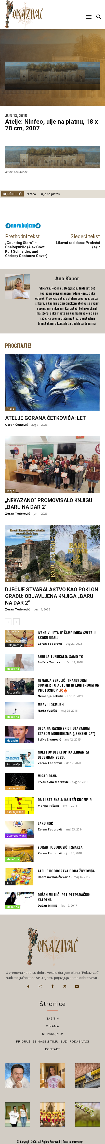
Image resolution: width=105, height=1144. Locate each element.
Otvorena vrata (16, 835)
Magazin (12, 740)
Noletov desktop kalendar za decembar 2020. (63, 754)
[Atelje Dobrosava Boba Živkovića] (19, 876)
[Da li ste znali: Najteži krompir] (19, 805)
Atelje (10, 408)
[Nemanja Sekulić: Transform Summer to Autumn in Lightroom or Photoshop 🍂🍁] (19, 686)
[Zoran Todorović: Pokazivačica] (87, 1075)
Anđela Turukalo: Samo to (60, 656)
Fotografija (14, 692)
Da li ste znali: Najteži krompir (65, 799)
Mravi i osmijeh (51, 704)
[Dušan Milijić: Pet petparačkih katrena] (19, 900)
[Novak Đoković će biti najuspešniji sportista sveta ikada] (17, 1075)
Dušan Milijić (47, 905)
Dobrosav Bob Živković (54, 877)
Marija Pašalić (48, 805)
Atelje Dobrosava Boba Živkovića (66, 870)
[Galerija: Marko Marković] (87, 1114)
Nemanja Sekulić (50, 696)
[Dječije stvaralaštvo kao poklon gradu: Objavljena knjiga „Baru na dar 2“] (52, 553)
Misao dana (47, 775)
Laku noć (45, 823)
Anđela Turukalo (50, 662)
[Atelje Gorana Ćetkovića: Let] (52, 382)
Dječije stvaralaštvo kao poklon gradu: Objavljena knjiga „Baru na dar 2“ (51, 596)
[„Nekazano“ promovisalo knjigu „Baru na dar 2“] (52, 464)
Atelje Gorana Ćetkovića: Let (45, 418)
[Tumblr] (52, 986)
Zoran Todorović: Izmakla (60, 847)
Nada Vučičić (47, 710)
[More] (90, 211)
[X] (65, 986)
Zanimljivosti (15, 788)
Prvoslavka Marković (53, 782)
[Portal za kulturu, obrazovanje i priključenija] (24, 14)
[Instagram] (40, 986)
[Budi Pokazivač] (17, 1114)
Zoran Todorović (17, 513)
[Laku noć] (19, 829)
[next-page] (16, 621)
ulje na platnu (50, 194)
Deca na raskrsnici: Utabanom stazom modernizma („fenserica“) (66, 730)
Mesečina (13, 669)
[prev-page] (8, 621)
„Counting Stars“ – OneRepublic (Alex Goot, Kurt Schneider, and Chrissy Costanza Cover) (26, 249)
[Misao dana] (19, 781)
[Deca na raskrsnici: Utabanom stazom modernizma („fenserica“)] (19, 734)
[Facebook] (28, 986)
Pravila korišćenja (72, 1142)
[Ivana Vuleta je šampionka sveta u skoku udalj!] (19, 638)
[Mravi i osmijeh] (19, 710)
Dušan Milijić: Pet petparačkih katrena (64, 897)
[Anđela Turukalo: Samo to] (19, 662)
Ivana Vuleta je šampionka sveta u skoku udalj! (67, 635)
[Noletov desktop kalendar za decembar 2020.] (19, 758)
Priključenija (15, 645)
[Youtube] (77, 986)
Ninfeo (31, 194)
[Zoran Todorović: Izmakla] (19, 853)
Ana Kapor (67, 278)
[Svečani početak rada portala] (52, 1114)
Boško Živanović (49, 739)
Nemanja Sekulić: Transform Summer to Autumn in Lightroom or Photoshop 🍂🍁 (68, 685)
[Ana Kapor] (18, 301)
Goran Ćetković (16, 424)
